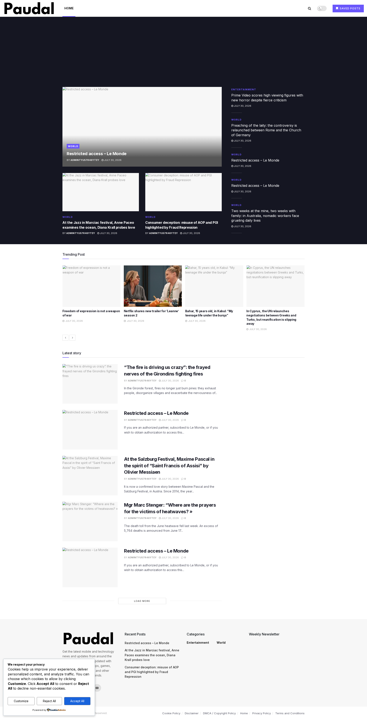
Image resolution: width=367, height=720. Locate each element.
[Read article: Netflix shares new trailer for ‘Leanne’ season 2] (93, 286)
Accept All (77, 701)
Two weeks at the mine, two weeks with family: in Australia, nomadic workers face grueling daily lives (265, 216)
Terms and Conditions (290, 713)
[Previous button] (65, 338)
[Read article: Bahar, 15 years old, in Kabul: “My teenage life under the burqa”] (155, 286)
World (73, 146)
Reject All (49, 701)
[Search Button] (309, 8)
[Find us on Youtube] (97, 688)
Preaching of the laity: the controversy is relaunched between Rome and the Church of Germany (266, 130)
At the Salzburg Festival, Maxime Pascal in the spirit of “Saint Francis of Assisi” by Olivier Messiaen (169, 465)
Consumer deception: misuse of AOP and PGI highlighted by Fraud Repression (152, 672)
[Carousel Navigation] (183, 338)
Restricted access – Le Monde (97, 153)
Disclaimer (192, 713)
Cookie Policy (171, 713)
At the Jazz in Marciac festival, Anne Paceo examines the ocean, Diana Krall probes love (152, 655)
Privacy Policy (261, 713)
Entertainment (243, 89)
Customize (21, 701)
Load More (142, 601)
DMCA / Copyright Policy (219, 713)
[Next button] (72, 338)
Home (69, 8)
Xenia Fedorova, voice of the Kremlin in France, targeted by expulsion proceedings (276, 315)
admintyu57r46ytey (85, 160)
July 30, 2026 (112, 160)
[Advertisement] (183, 55)
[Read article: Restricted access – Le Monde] (142, 127)
